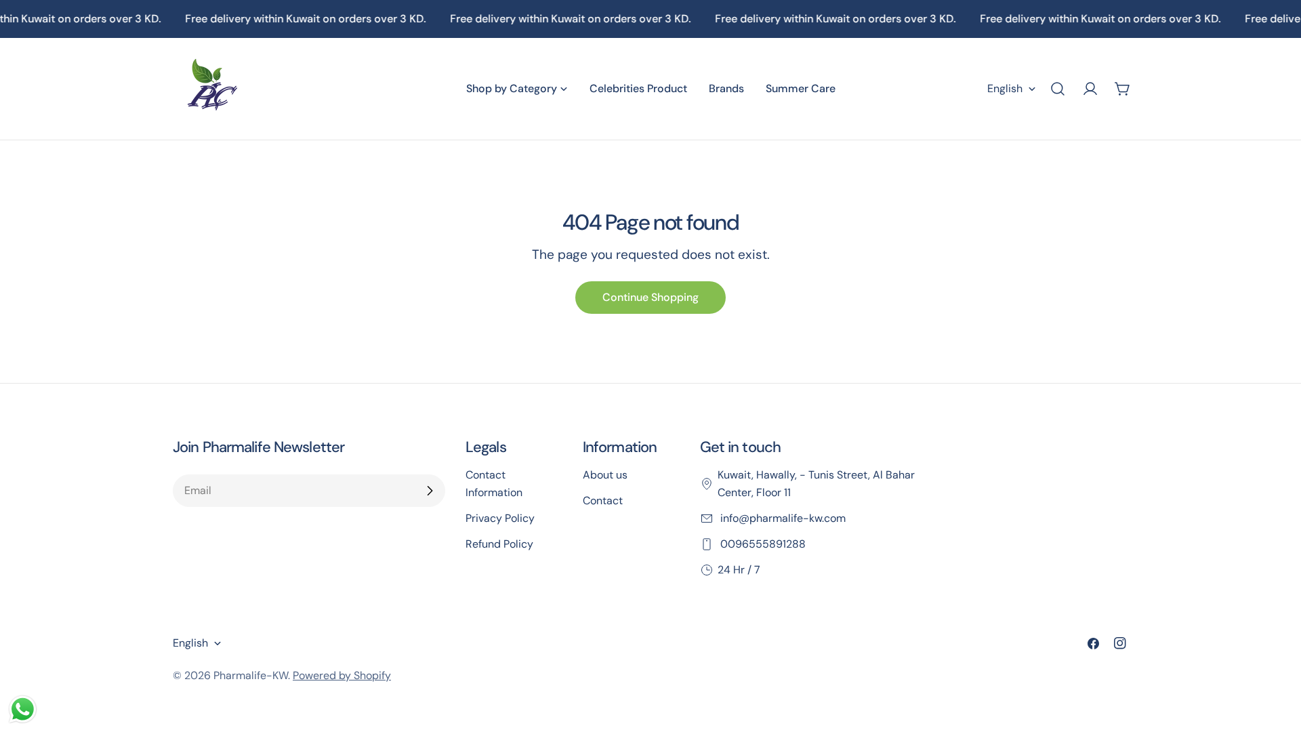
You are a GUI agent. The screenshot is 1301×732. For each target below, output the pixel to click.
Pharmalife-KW (250, 675)
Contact (603, 500)
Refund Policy (499, 544)
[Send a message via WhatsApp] (23, 709)
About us (605, 475)
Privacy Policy (500, 518)
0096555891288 (762, 544)
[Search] (1057, 88)
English (1005, 88)
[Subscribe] (429, 490)
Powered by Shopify (342, 675)
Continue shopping (650, 297)
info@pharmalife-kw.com (782, 518)
